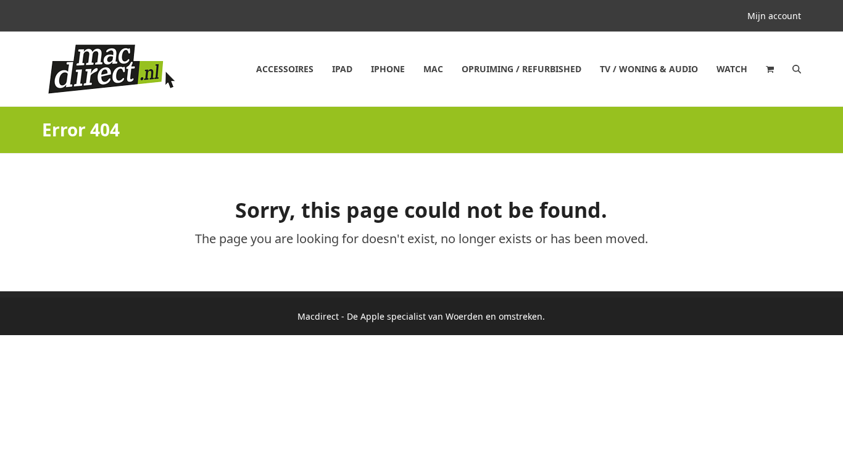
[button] (770, 69)
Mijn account (774, 16)
